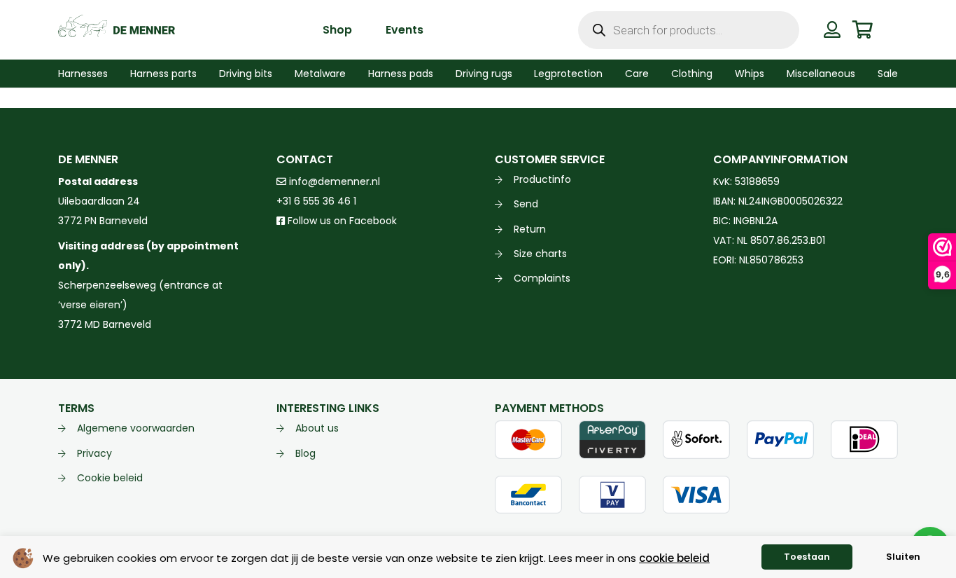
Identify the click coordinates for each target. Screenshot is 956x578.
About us (317, 428)
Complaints (542, 278)
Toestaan (807, 557)
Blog (305, 453)
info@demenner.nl (333, 181)
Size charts (540, 254)
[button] (116, 74)
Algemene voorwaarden (136, 428)
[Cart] (862, 30)
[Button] (832, 29)
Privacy (94, 453)
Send (526, 204)
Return (530, 229)
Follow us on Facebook (341, 221)
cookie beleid (674, 558)
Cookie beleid (110, 478)
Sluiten (903, 557)
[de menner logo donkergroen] (116, 30)
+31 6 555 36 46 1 (316, 201)
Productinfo (542, 179)
